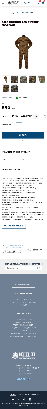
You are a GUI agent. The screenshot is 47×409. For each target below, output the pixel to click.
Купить (23, 135)
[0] (39, 3)
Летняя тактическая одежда (14, 247)
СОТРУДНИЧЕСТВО (18, 302)
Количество (7, 125)
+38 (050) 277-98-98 (23, 374)
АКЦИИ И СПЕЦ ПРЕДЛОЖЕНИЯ (23, 328)
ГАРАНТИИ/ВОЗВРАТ (23, 322)
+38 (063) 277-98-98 (23, 371)
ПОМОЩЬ (23, 330)
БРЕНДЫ (32, 302)
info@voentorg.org (23, 365)
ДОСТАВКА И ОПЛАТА (23, 319)
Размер (5, 116)
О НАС (18, 299)
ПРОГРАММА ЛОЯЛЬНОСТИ (23, 325)
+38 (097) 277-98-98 (23, 368)
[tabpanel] (23, 51)
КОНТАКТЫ (23, 305)
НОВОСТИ (27, 299)
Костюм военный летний (12, 250)
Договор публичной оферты (23, 333)
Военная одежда (14, 245)
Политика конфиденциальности (23, 336)
